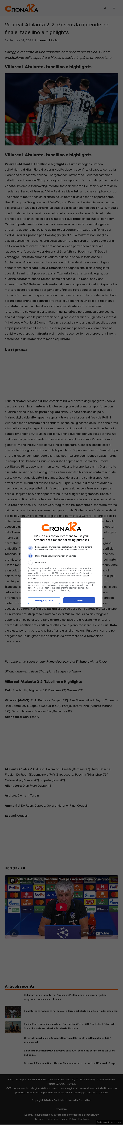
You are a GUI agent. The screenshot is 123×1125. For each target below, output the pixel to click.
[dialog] (61, 562)
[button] (61, 562)
